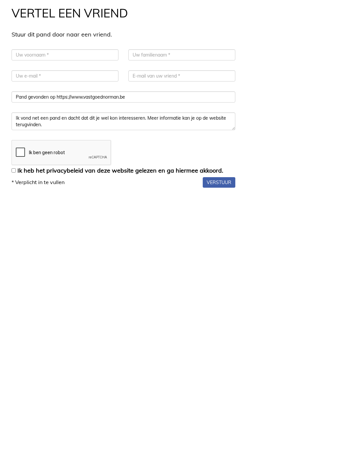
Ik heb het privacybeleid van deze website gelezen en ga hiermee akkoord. (120, 170)
